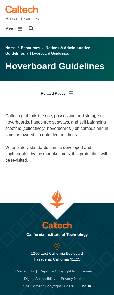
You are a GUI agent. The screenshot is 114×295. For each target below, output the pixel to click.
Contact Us (24, 271)
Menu (11, 29)
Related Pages (54, 93)
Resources (30, 48)
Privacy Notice (73, 278)
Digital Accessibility (39, 278)
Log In (85, 286)
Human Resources (22, 18)
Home (10, 48)
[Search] (31, 28)
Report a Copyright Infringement (66, 271)
